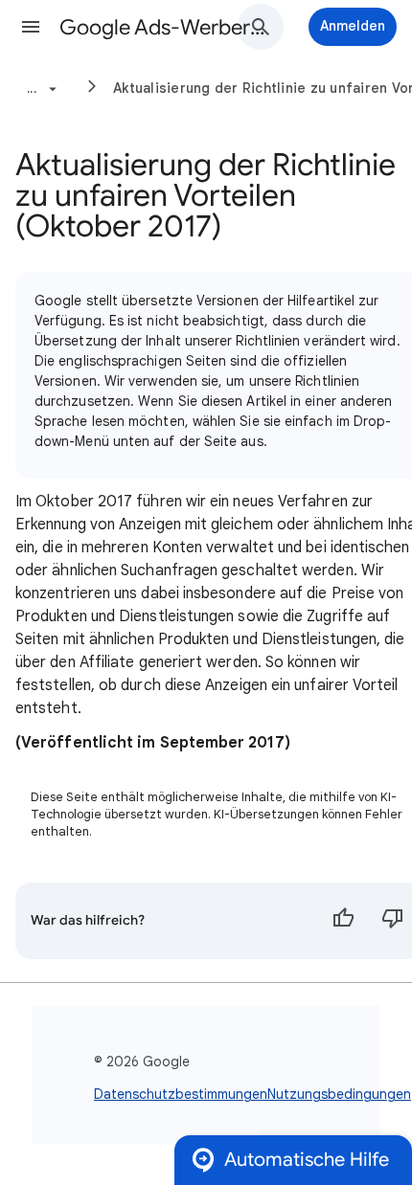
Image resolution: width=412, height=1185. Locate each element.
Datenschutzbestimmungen (180, 1094)
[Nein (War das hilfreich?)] (393, 921)
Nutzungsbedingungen (339, 1094)
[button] (31, 27)
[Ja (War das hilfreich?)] (343, 921)
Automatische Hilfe (306, 1160)
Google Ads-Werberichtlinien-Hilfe (163, 27)
